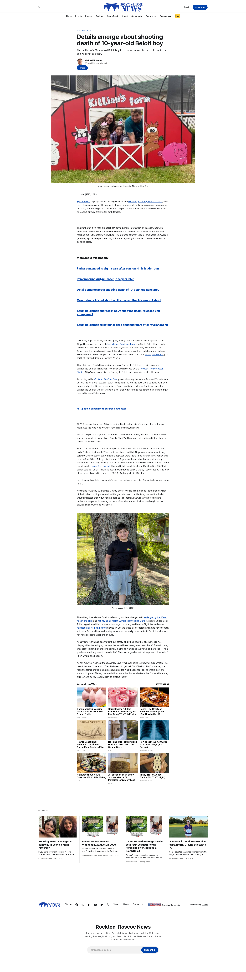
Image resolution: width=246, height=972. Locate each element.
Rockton (100, 16)
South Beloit (113, 16)
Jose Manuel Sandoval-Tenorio (121, 344)
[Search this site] (39, 7)
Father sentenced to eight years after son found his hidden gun (118, 268)
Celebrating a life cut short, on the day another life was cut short (119, 300)
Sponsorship (165, 16)
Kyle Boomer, (83, 201)
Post (177, 16)
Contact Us (151, 16)
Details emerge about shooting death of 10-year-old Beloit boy (118, 289)
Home (69, 16)
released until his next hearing (92, 628)
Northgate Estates (154, 354)
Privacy (116, 904)
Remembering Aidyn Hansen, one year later (105, 279)
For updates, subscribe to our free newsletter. (101, 408)
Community (136, 16)
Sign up (68, 904)
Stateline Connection (171, 905)
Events (78, 16)
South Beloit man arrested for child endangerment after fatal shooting (122, 324)
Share (82, 68)
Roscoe (88, 16)
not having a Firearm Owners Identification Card (121, 621)
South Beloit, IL (84, 31)
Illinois (126, 904)
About (125, 16)
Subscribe (200, 7)
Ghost (205, 904)
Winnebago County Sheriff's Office (145, 201)
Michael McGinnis (93, 60)
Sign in (187, 7)
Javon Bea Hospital (100, 466)
